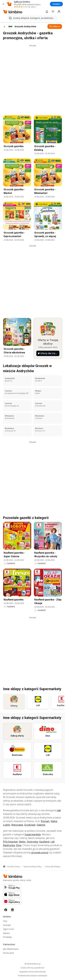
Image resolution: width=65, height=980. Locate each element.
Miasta (6, 933)
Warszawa (17, 824)
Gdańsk (41, 824)
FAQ (5, 921)
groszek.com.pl (39, 852)
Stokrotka (32, 841)
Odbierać (56, 26)
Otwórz (56, 4)
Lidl (52, 841)
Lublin (6, 824)
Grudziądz (30, 824)
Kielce (54, 821)
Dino (18, 845)
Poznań (45, 821)
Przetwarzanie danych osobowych (32, 975)
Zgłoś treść (8, 929)
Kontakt (7, 925)
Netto (22, 841)
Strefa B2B (8, 953)
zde (59, 810)
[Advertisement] (32, 79)
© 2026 (33, 964)
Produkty (7, 937)
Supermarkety (33, 834)
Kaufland (44, 841)
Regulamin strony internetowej (33, 972)
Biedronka (9, 845)
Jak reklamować (10, 948)
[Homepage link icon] (4, 866)
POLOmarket (10, 841)
